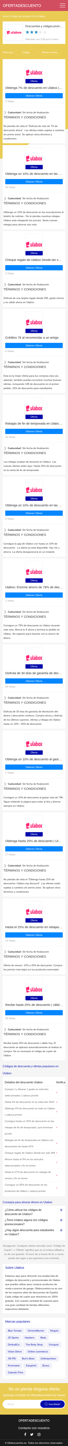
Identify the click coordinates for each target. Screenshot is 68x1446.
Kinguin (54, 1330)
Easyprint (31, 1365)
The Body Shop (34, 1344)
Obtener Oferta (34, 95)
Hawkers (29, 1337)
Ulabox (41, 16)
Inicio (5, 16)
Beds (43, 1337)
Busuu (45, 1365)
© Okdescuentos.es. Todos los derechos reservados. (34, 1442)
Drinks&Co (14, 1344)
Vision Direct (15, 1351)
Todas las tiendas (20, 16)
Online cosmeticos (38, 1351)
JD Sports (13, 1337)
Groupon (54, 1344)
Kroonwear (14, 1365)
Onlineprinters (48, 1358)
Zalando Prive (15, 1372)
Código (26, 52)
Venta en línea (49, 52)
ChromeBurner (36, 1330)
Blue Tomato (15, 1330)
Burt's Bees (28, 1358)
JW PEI (12, 1358)
